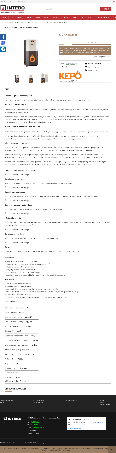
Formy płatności (71, 400)
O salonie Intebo (105, 405)
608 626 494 (34, 425)
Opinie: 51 (82, 425)
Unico (46, 17)
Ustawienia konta (39, 402)
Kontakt (34, 1)
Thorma (66, 17)
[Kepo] (70, 74)
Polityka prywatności (6, 400)
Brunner (19, 17)
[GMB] (3, 43)
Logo (12, 419)
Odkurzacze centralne (103, 17)
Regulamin (3, 402)
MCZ (74, 17)
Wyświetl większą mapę (75, 428)
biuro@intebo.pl (38, 428)
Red (82, 17)
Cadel (90, 17)
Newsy (102, 402)
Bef (12, 17)
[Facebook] (3, 37)
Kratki (29, 17)
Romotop (56, 17)
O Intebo (3, 1)
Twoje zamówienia (39, 400)
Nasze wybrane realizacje (18, 1)
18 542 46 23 (34, 422)
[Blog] (3, 49)
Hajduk (37, 17)
